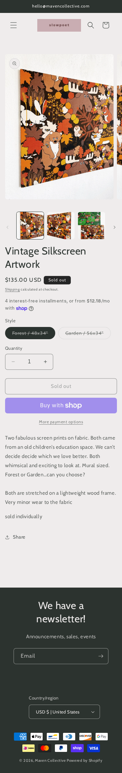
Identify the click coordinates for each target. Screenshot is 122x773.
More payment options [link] (61, 421)
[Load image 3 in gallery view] (91, 225)
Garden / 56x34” (88, 334)
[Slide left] (7, 227)
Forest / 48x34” (33, 334)
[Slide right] (114, 227)
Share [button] (19, 537)
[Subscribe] (100, 656)
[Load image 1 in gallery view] (30, 225)
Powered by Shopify (85, 760)
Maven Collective (50, 760)
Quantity (13, 348)
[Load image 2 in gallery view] (60, 225)
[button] (13, 25)
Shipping (12, 289)
